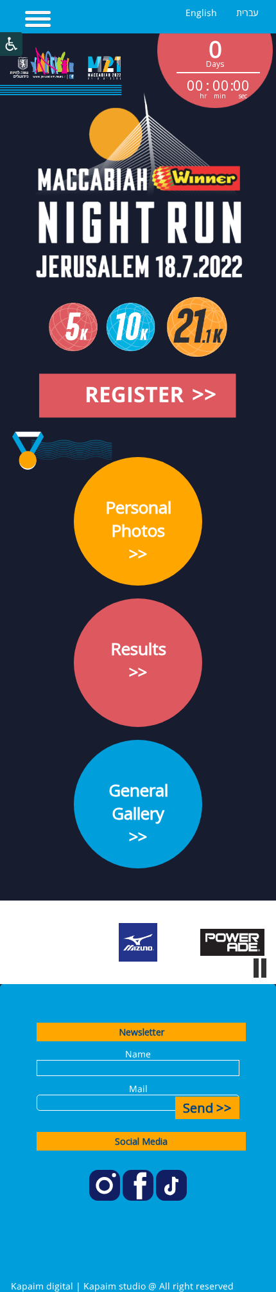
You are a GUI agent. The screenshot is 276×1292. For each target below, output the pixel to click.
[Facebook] (139, 1197)
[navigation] (38, 20)
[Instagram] (106, 1197)
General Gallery (138, 813)
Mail (138, 1088)
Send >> (207, 1108)
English (201, 12)
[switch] (260, 968)
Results (138, 660)
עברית (247, 12)
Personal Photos (138, 530)
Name (138, 1054)
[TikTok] (171, 1197)
